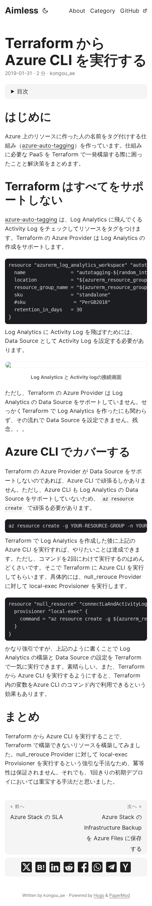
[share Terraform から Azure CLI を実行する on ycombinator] (125, 867)
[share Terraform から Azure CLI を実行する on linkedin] (54, 867)
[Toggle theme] (45, 10)
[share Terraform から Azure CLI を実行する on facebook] (83, 867)
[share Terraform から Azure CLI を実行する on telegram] (111, 867)
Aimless (21, 10)
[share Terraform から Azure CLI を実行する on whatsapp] (97, 867)
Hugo (99, 895)
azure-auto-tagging (48, 145)
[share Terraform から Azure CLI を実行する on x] (26, 867)
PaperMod (119, 895)
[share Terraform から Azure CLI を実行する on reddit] (69, 867)
